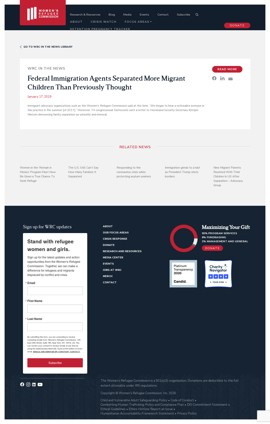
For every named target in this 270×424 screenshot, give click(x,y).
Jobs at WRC (112, 270)
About (76, 22)
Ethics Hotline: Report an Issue (151, 409)
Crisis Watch (103, 22)
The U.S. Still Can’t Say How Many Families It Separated (83, 172)
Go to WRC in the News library (48, 47)
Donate (237, 25)
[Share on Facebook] (214, 78)
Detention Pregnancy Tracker (100, 29)
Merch (107, 276)
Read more (227, 69)
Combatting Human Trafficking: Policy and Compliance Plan (142, 405)
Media (127, 15)
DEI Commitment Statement (207, 405)
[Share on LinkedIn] (222, 78)
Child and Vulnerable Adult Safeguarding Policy (133, 400)
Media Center (113, 257)
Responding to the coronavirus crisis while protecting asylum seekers (134, 172)
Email (31, 282)
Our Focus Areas (116, 232)
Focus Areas (137, 22)
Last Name (34, 318)
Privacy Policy (187, 413)
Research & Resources (85, 15)
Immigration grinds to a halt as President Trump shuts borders (182, 172)
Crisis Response (115, 239)
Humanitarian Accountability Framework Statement (137, 413)
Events (144, 15)
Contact (163, 15)
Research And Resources (122, 251)
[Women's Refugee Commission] (43, 19)
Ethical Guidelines (112, 409)
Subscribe (183, 15)
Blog (112, 15)
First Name (34, 300)
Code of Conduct (182, 400)
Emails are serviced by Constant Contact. (56, 352)
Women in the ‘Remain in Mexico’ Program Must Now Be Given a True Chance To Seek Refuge (38, 174)
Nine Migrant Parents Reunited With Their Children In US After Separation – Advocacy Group (228, 176)
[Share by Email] (230, 79)
